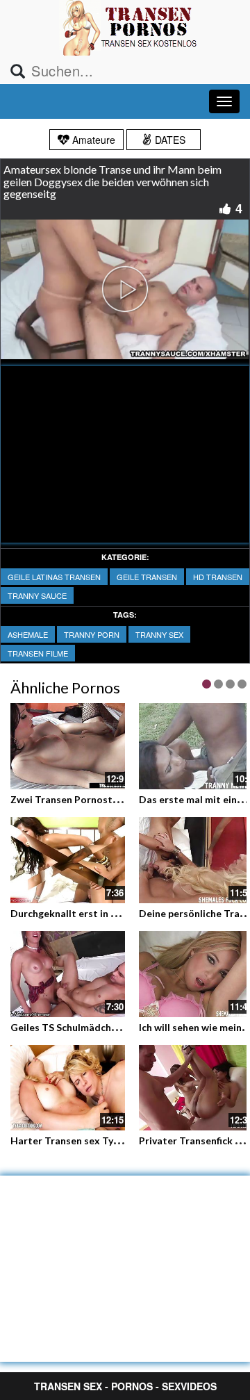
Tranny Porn (91, 634)
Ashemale (28, 634)
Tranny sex (159, 634)
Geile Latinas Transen (54, 576)
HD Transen (217, 576)
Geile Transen (147, 576)
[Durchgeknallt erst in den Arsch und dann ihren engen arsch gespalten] (67, 860)
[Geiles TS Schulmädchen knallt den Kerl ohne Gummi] (67, 974)
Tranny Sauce (37, 595)
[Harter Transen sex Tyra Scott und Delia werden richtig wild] (67, 1088)
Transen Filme (38, 653)
